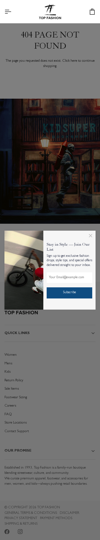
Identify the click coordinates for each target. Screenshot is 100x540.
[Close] (90, 235)
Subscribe (69, 292)
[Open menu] (12, 11)
